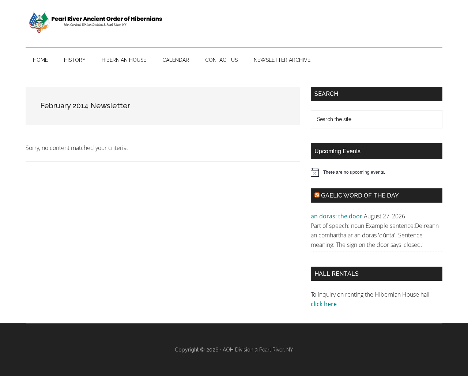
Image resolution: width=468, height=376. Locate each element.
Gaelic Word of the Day (360, 195)
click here (324, 304)
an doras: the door (336, 216)
